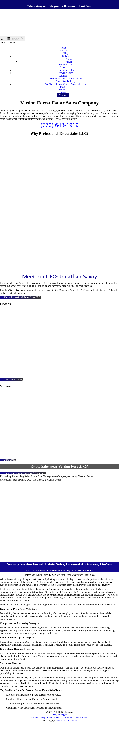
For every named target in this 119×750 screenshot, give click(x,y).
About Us (62, 50)
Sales (62, 67)
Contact (63, 95)
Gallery (65, 56)
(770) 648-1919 (59, 125)
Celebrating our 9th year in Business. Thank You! (59, 6)
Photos (69, 59)
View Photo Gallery (13, 379)
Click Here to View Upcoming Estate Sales (24, 473)
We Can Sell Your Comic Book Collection (65, 84)
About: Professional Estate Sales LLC (22, 297)
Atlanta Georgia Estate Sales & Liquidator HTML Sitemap (59, 717)
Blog (65, 53)
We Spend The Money (66, 720)
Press (62, 87)
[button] (7, 42)
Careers (62, 92)
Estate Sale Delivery (66, 81)
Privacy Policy (59, 715)
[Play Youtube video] (59, 425)
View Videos (9, 460)
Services (63, 75)
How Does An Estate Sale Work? (65, 78)
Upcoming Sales (66, 70)
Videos (68, 61)
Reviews (62, 89)
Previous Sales (66, 73)
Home (63, 47)
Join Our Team (65, 64)
